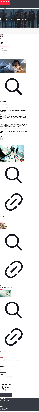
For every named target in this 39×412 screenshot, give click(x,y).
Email (1, 369)
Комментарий (2, 366)
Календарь (3, 393)
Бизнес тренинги (4, 5)
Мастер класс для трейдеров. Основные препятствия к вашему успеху (6, 387)
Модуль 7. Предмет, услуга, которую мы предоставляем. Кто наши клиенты (6, 383)
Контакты (3, 404)
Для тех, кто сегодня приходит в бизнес (6, 287)
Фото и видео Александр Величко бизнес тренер (8, 402)
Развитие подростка (4, 6)
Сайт (1, 371)
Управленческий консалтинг (5, 4)
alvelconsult (5, 50)
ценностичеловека (4, 58)
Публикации (3, 395)
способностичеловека (4, 57)
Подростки (3, 394)
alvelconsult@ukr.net (3, 409)
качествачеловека (4, 56)
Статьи (3, 396)
